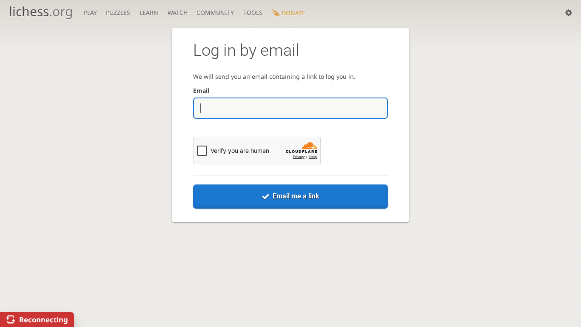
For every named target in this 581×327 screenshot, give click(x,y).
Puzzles (118, 13)
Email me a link (296, 196)
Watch (178, 13)
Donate (293, 13)
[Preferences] (568, 13)
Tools (252, 13)
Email (201, 90)
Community (215, 13)
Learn (149, 13)
